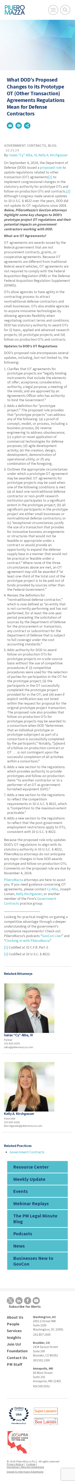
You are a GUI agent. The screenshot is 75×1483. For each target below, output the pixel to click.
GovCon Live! (52, 935)
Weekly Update (29, 1179)
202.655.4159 (12, 1043)
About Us (15, 1317)
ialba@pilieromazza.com (18, 1047)
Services (14, 1330)
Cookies (30, 1464)
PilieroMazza (13, 879)
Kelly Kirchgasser (29, 894)
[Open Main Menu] (53, 10)
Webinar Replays (31, 1203)
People (13, 1324)
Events (20, 1191)
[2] (68, 191)
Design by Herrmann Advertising (25, 1471)
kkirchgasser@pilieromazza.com (23, 1126)
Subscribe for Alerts (25, 1306)
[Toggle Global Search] (65, 10)
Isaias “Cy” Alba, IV (23, 155)
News (19, 1246)
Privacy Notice (15, 1464)
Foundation (17, 1351)
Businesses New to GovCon (33, 1261)
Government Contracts (25, 145)
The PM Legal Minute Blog (35, 1218)
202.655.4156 (12, 1122)
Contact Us (17, 1357)
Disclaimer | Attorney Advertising (25, 1467)
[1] (50, 177)
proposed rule (51, 167)
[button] (10, 125)
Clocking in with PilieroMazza (27, 940)
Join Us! (14, 1344)
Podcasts (22, 1233)
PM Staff (14, 1364)
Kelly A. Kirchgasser (53, 155)
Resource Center (31, 1167)
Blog (52, 145)
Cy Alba (52, 889)
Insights (14, 1337)
